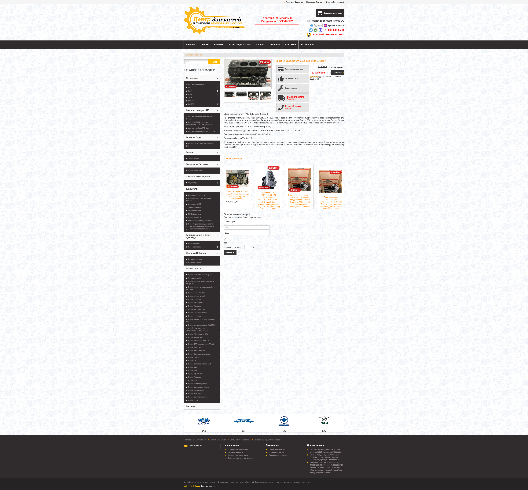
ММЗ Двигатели (194, 214)
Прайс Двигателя (195, 347)
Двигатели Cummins (196, 195)
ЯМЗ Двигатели (194, 217)
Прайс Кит (192, 361)
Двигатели (192, 189)
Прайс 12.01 (193, 400)
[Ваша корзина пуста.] (343, 13)
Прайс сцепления (195, 374)
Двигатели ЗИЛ (194, 204)
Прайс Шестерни (195, 394)
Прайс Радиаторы (195, 337)
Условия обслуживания (195, 440)
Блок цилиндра (194, 247)
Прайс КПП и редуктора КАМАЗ (201, 344)
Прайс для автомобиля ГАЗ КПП (201, 325)
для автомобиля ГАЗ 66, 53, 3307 (201, 131)
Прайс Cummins (194, 299)
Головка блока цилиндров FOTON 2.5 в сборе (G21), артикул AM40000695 (326, 450)
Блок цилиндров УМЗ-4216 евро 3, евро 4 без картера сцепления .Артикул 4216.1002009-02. (237, 195)
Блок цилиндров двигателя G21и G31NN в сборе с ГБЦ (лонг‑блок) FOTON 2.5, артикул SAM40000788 (324, 457)
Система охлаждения (198, 176)
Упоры (189, 152)
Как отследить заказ (240, 44)
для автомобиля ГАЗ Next (198, 128)
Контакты (290, 44)
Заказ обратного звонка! (328, 34)
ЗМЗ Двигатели (194, 207)
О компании (307, 44)
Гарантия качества (294, 2)
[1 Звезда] (311, 77)
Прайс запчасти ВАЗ (196, 293)
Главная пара (193, 137)
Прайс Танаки (193, 357)
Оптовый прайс (194, 278)
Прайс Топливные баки (197, 313)
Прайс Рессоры (194, 306)
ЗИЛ (190, 98)
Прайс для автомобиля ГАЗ (199, 364)
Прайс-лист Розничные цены (200, 275)
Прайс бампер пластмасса (199, 354)
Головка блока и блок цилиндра (198, 236)
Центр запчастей (207, 486)
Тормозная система (197, 164)
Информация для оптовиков (267, 440)
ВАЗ (190, 91)
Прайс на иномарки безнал (199, 387)
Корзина (190, 406)
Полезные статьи (314, 2)
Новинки (219, 44)
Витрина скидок (194, 262)
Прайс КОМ (192, 380)
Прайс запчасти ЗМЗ (196, 296)
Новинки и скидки (196, 253)
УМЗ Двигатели (194, 211)
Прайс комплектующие (197, 384)
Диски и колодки (195, 171)
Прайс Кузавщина (195, 303)
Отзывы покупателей (334, 2)
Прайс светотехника (196, 351)
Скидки (205, 44)
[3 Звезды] (315, 77)
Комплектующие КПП (198, 110)
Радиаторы (192, 183)
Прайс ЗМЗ (192, 367)
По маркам (192, 78)
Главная (190, 44)
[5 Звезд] (320, 77)
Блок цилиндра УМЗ (194, 55)
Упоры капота (193, 158)
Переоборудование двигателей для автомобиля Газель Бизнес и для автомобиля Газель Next (200, 226)
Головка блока (194, 244)
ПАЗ (190, 94)
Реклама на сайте (218, 440)
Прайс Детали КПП (196, 390)
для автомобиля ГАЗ (196, 84)
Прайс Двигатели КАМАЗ (198, 341)
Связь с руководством (240, 440)
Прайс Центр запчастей (197, 397)
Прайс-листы (193, 268)
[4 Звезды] (318, 77)
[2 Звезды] (313, 77)
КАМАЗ (191, 104)
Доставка (275, 44)
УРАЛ (190, 101)
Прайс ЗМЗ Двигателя (197, 309)
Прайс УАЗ (192, 370)
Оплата (260, 44)
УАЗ (189, 88)
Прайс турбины (194, 316)
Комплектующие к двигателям (200, 221)
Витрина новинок (195, 259)
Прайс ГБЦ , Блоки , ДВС (198, 334)
